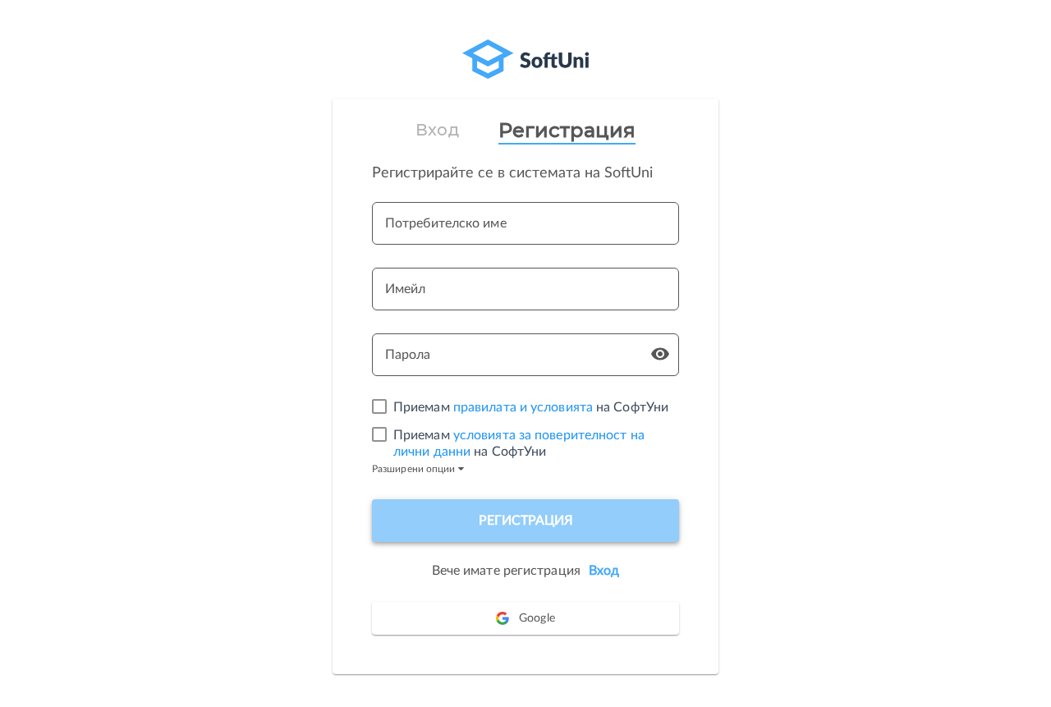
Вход (436, 130)
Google (537, 618)
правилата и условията (523, 407)
